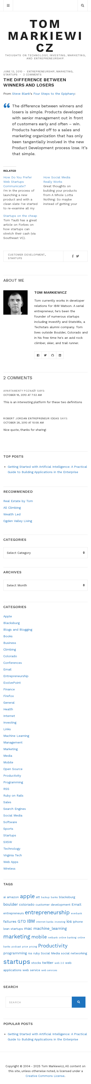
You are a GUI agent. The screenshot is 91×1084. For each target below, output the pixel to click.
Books (8, 636)
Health (8, 709)
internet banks (44, 921)
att (38, 897)
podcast (16, 946)
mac (28, 928)
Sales (7, 802)
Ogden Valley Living (17, 521)
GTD (21, 921)
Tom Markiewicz (45, 36)
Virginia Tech (12, 855)
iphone (78, 921)
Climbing (9, 649)
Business (9, 643)
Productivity (12, 775)
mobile (39, 937)
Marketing (64, 71)
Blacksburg (11, 623)
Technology (11, 848)
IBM (31, 921)
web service (31, 970)
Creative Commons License (45, 1076)
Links (7, 729)
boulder (10, 904)
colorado (26, 904)
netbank (53, 937)
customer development (26, 254)
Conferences (12, 662)
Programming (13, 782)
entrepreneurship (47, 912)
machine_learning (50, 928)
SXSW (7, 842)
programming (15, 953)
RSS (6, 789)
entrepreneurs (13, 913)
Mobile (8, 762)
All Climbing (12, 507)
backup (45, 897)
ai (4, 897)
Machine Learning (16, 735)
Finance (9, 689)
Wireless (9, 868)
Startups (10, 74)
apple (27, 896)
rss (30, 953)
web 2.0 (59, 963)
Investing (9, 722)
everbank (76, 913)
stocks (36, 963)
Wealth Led (12, 514)
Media (7, 755)
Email (7, 669)
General (9, 702)
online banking (67, 937)
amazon (13, 897)
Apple (7, 616)
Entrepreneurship (41, 71)
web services (49, 970)
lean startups (13, 928)
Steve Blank (21, 93)
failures (9, 921)
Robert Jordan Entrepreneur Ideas (31, 418)
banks (54, 897)
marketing (16, 936)
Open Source (13, 769)
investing (60, 921)
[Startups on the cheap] (23, 227)
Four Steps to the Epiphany (54, 93)
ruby (36, 953)
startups (15, 258)
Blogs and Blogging (17, 629)
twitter (47, 963)
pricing (33, 946)
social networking (74, 953)
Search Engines (14, 809)
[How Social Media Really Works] (63, 190)
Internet (9, 716)
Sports (8, 828)
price (25, 946)
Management (13, 742)
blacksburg (67, 897)
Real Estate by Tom (18, 501)
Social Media (12, 815)
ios (69, 921)
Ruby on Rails (13, 795)
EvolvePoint (12, 682)
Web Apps (10, 862)
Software (10, 822)
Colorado (10, 656)
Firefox (8, 696)
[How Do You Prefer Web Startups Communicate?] (23, 192)
